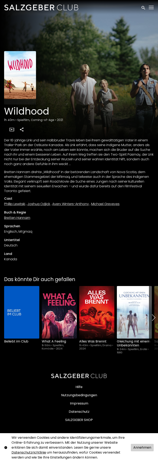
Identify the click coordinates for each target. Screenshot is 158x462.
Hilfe (79, 387)
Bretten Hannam (17, 217)
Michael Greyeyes (105, 204)
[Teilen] (21, 129)
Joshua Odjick (38, 204)
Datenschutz (79, 411)
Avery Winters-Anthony (70, 204)
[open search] (143, 7)
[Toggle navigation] (151, 7)
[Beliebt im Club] (21, 312)
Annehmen (142, 447)
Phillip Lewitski (14, 204)
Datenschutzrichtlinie (29, 452)
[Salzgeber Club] (79, 375)
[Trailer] (11, 129)
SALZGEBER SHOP (79, 419)
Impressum (79, 403)
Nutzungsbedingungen (79, 395)
